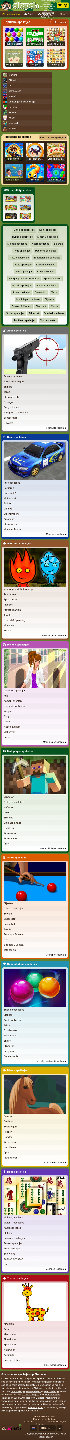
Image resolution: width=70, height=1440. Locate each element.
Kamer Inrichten (13, 700)
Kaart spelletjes (40, 243)
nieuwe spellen (35, 1407)
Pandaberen (11, 1157)
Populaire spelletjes (17, 22)
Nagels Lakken (12, 726)
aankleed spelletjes (27, 1385)
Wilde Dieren (11, 1142)
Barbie (7, 737)
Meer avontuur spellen (53, 635)
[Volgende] (55, 22)
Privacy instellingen (56, 1421)
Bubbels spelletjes (22, 236)
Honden (8, 1136)
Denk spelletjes (48, 229)
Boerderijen (10, 1126)
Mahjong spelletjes (24, 229)
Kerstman (9, 1354)
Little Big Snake (12, 822)
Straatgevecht (11, 397)
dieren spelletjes (46, 1385)
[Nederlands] (33, 1428)
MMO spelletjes (14, 190)
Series (7, 630)
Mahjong (5, 1398)
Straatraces (10, 524)
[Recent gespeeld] (66, 5)
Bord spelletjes (24, 271)
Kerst (7, 1329)
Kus (6, 695)
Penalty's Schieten (14, 934)
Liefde (7, 721)
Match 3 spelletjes (47, 236)
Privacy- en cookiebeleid (45, 1419)
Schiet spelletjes (15, 313)
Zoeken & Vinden (21, 306)
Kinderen (9, 1323)
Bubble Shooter (52, 1394)
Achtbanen (10, 594)
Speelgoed (10, 1344)
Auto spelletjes (23, 264)
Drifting (8, 508)
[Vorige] (50, 22)
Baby (6, 716)
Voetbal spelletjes (54, 313)
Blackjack (41, 306)
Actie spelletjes (22, 250)
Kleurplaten (10, 1334)
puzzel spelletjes (30, 1394)
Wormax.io (10, 833)
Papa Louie (10, 1035)
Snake (7, 1040)
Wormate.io (10, 838)
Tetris (54, 292)
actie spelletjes (33, 1391)
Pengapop (9, 1051)
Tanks (7, 391)
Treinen (8, 503)
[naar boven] (59, 1428)
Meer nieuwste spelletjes (52, 137)
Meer (63, 13)
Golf (6, 939)
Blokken (58, 243)
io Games (9, 807)
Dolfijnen (8, 1121)
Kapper (8, 711)
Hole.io (7, 812)
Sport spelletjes (52, 278)
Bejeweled (40, 292)
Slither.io (8, 817)
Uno (6, 1264)
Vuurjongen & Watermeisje (24, 278)
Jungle (7, 615)
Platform (8, 604)
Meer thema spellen (54, 1365)
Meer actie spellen (55, 428)
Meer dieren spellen (54, 1162)
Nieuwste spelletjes (18, 136)
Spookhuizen (11, 599)
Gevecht (8, 422)
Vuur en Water (48, 320)
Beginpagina (13, 13)
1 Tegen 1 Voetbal (14, 944)
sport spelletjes (51, 1391)
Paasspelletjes (12, 1360)
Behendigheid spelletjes (46, 257)
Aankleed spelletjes (25, 320)
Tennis (7, 929)
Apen (7, 1152)
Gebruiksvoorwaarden (45, 1416)
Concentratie (11, 1056)
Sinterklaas (10, 1339)
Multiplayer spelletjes (28, 299)
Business (48, 1428)
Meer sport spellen (55, 955)
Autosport (9, 518)
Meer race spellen (55, 534)
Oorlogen (9, 402)
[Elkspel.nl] (20, 5)
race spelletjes (18, 1391)
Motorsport (10, 498)
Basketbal (9, 924)
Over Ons (29, 1421)
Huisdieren (10, 1147)
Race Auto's (10, 493)
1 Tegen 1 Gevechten (16, 412)
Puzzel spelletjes (19, 257)
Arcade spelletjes (22, 285)
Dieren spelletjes (45, 264)
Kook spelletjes (45, 271)
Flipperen (9, 1045)
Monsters (9, 625)
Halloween (9, 1349)
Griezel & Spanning (14, 620)
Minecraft (34, 313)
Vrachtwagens (12, 513)
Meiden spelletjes (17, 243)
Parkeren (9, 487)
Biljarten (49, 299)
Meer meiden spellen (53, 742)
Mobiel (55, 306)
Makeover (9, 731)
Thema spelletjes (17, 1278)
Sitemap (40, 1424)
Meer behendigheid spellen (50, 1061)
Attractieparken (12, 609)
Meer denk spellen (55, 1269)
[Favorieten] (60, 5)
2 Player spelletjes (14, 802)
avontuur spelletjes (23, 1388)
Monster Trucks (12, 529)
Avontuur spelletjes (47, 285)
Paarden (8, 1116)
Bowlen (8, 913)
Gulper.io (9, 827)
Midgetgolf (9, 918)
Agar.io (7, 843)
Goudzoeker (11, 1030)
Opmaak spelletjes (14, 706)
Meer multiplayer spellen (52, 848)
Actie (30, 13)
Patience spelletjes (45, 250)
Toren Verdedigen (14, 381)
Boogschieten (11, 407)
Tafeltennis (10, 949)
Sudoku (17, 1398)
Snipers (8, 386)
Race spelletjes (21, 292)
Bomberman (11, 417)
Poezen (8, 1131)
